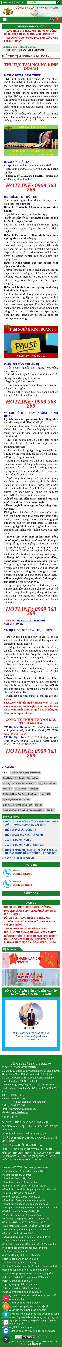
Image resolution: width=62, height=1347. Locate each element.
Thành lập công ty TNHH (33, 1170)
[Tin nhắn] (6, 1306)
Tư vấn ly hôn (43, 1229)
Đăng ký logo (34, 1214)
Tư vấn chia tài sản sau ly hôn (19, 1233)
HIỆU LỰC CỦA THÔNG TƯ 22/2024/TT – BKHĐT (30, 932)
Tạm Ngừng (32, 778)
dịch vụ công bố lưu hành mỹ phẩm (21, 1287)
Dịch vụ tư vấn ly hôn (14, 1298)
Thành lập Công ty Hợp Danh (18, 1178)
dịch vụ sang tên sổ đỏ (44, 1295)
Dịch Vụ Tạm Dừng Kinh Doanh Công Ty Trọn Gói (25, 783)
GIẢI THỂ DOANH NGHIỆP (18, 839)
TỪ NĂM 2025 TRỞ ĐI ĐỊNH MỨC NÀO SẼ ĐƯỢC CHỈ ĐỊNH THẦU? (30, 923)
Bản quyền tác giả (30, 1211)
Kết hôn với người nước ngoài (19, 1229)
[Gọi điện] (6, 1297)
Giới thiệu (8, 2)
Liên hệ (20, 2)
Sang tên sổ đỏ (29, 1225)
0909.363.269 (22, 872)
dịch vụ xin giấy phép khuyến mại (20, 1284)
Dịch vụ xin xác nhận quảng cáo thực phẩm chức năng (31, 1313)
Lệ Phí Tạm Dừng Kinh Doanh (16, 799)
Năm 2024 (45, 794)
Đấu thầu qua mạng (14, 1244)
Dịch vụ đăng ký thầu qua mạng (20, 1262)
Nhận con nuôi (11, 1240)
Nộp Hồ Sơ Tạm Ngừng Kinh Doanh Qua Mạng (23, 810)
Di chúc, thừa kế (42, 1236)
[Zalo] (6, 1331)
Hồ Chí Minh (20, 788)
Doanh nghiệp (11, 1170)
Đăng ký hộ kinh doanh (15, 1185)
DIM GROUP (35, 1344)
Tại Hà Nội (7, 788)
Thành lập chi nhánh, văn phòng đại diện (24, 1189)
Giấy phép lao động (14, 1207)
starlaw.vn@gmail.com (34, 1036)
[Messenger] (6, 1323)
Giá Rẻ (52, 783)
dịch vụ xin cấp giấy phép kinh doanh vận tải (26, 1306)
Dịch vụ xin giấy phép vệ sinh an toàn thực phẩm (28, 1273)
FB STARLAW (20, 1167)
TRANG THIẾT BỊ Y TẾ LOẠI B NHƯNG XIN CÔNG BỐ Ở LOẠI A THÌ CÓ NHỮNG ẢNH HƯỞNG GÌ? (30, 32)
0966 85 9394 (22, 883)
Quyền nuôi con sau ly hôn (17, 1236)
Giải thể (52, 1189)
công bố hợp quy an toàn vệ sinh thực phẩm (26, 1269)
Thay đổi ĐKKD (38, 1185)
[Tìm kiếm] (58, 2)
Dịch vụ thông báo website (17, 1266)
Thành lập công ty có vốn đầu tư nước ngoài (26, 1203)
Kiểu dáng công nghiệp (15, 1218)
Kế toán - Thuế (49, 1207)
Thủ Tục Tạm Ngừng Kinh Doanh (25, 772)
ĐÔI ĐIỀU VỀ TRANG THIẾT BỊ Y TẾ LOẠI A (27, 917)
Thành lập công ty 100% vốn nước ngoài (24, 1200)
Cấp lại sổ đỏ (20, 1222)
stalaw (7, 1167)
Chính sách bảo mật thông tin (30, 1102)
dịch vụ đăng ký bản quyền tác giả (21, 1258)
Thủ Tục (38, 804)
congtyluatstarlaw (39, 1167)
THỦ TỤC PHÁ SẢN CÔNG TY (20, 829)
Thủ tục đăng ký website (46, 1266)
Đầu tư (7, 1192)
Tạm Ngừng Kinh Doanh (13, 778)
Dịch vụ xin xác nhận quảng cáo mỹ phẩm (25, 1309)
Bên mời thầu (33, 1244)
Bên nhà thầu (50, 1244)
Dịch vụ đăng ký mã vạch (16, 1251)
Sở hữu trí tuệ (11, 1211)
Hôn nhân (45, 1225)
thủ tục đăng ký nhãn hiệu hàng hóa (22, 1255)
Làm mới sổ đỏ (11, 1225)
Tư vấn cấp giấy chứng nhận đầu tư (22, 1196)
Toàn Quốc (33, 788)
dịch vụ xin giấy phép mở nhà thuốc (22, 1302)
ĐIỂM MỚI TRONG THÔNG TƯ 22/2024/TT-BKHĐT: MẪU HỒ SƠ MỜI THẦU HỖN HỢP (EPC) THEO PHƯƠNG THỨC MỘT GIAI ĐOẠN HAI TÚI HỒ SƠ (31, 939)
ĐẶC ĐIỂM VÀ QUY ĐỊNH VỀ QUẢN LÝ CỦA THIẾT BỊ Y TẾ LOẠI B (30, 912)
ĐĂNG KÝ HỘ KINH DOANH (19, 858)
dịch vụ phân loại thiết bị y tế (18, 1280)
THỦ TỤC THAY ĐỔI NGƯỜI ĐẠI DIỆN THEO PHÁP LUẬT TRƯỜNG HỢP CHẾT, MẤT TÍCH (31, 823)
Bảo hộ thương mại (39, 1218)
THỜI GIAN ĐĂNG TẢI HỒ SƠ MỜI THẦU (25, 928)
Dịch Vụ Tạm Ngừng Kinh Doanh (17, 804)
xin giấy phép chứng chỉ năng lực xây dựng (25, 1247)
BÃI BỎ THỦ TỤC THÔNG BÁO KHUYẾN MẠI (27, 907)
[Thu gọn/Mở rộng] (6, 1339)
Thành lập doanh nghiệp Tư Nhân (21, 1181)
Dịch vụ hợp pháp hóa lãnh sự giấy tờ (22, 1291)
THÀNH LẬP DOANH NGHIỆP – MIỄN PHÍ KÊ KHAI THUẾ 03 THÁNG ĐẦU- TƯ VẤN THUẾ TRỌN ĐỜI (31, 851)
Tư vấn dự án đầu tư (24, 1192)
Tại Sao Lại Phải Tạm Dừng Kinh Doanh (20, 794)
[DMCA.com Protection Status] (25, 1337)
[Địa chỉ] (6, 1314)
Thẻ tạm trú (32, 1207)
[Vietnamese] (57, 20)
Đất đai (7, 1222)
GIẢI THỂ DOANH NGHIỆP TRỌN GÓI (24, 844)
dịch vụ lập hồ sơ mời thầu (17, 1295)
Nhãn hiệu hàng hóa (14, 1214)
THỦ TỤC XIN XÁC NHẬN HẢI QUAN (24, 834)
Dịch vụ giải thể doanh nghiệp (19, 1327)
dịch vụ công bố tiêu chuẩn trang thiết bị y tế (26, 1277)
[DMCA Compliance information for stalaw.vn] (42, 1337)
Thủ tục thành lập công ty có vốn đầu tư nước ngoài (30, 1330)
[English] (51, 20)
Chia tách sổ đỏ (38, 1222)
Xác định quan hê (30, 1240)
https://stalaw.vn (19, 1112)
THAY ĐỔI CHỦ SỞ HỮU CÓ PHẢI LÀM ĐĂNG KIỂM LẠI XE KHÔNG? (31, 39)
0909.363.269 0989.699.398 (34, 1033)
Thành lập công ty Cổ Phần (17, 1174)
